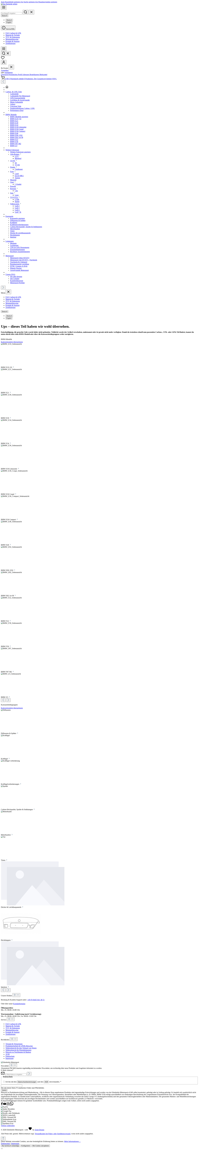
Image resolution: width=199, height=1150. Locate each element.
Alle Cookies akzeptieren (40, 1146)
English (8, 22)
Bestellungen (35, 75)
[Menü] (3, 7)
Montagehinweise (12, 39)
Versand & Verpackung (14, 1044)
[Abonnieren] (29, 1074)
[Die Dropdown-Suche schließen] (31, 12)
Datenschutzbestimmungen (27, 1082)
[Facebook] (2, 1105)
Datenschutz (10, 1056)
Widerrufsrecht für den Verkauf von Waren (21, 1048)
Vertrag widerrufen (8, 1126)
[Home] (102, 87)
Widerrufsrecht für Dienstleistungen (18, 1050)
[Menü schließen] (11, 67)
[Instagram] (8, 1105)
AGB (8, 1054)
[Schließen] (2, 1148)
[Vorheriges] (3, 82)
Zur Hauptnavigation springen (46, 2)
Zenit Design (39, 1130)
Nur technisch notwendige (10, 1146)
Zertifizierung (10, 43)
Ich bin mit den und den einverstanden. (33, 1082)
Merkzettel (43, 75)
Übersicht (4, 75)
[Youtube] (4, 1105)
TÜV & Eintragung (13, 37)
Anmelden (5, 70)
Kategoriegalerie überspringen (12, 342)
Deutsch (9, 20)
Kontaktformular (19, 1004)
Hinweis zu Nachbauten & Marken (18, 1052)
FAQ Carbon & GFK (13, 33)
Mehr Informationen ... (72, 1141)
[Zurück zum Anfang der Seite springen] (3, 1138)
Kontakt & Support (12, 41)
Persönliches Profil (15, 75)
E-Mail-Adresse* (7, 1070)
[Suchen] (25, 12)
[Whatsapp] (11, 1105)
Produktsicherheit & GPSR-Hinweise (19, 1046)
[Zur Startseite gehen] (9, 4)
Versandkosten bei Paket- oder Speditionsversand (52, 1134)
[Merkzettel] (3, 59)
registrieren (9, 72)
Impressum (9, 1058)
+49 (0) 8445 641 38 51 (36, 1000)
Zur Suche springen (27, 2)
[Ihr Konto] (3, 62)
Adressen (26, 75)
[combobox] (11, 13)
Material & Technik (13, 35)
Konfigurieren (25, 1146)
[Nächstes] (3, 287)
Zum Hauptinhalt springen (10, 2)
